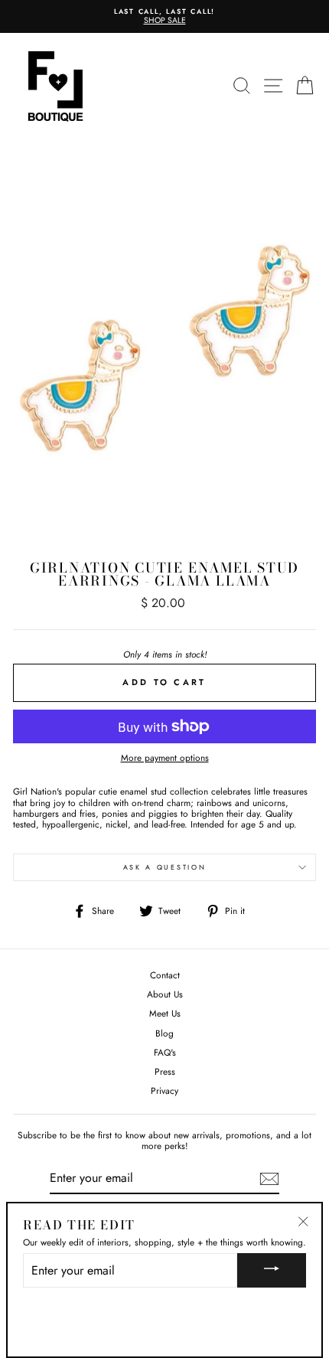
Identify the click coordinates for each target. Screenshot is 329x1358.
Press (165, 1071)
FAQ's (165, 1052)
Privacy (164, 1090)
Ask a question (165, 867)
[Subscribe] (269, 1179)
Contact (165, 974)
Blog (164, 1033)
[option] (164, 16)
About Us (165, 994)
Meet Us (165, 1013)
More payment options (165, 757)
